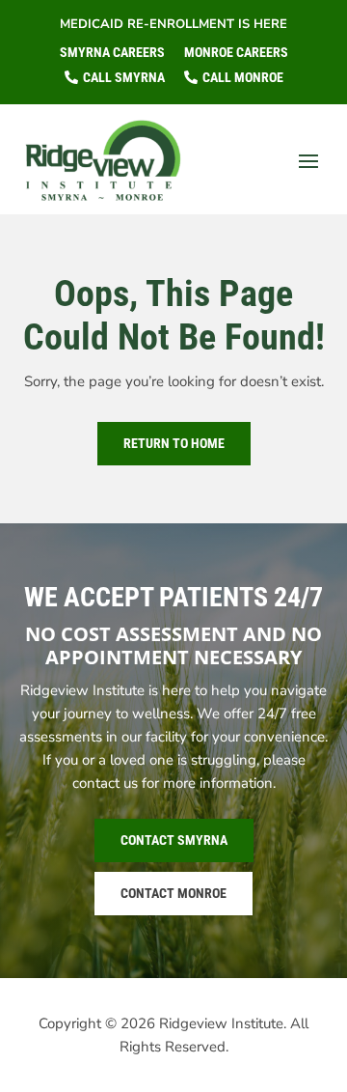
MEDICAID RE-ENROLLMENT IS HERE (173, 24)
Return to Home (174, 443)
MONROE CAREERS (236, 52)
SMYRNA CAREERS (112, 52)
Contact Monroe (173, 893)
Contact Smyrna (173, 840)
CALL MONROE (242, 77)
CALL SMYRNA (124, 77)
